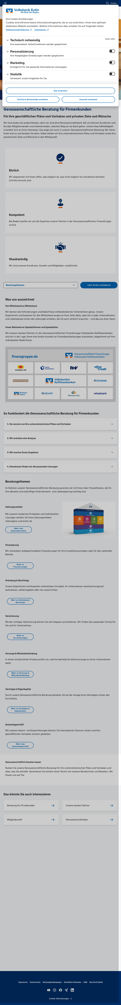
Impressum (40, 29)
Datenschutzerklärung (18, 29)
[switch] (112, 51)
